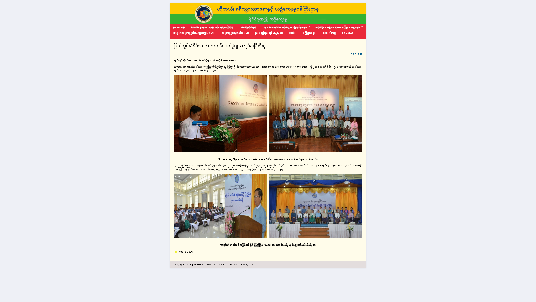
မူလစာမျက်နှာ (179, 27)
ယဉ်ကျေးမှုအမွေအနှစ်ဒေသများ (235, 32)
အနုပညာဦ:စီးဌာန (248, 27)
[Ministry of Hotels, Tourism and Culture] (268, 22)
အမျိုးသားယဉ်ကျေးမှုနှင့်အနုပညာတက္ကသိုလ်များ (193, 32)
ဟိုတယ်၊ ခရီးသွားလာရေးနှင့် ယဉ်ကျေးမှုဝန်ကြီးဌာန (212, 27)
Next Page (356, 54)
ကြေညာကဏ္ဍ (309, 32)
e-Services (347, 32)
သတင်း (292, 32)
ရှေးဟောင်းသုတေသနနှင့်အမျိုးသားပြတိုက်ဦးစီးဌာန (285, 27)
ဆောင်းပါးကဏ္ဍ (330, 32)
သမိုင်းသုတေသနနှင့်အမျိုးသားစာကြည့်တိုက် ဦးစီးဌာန (337, 27)
